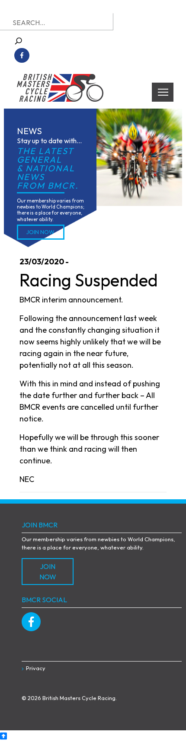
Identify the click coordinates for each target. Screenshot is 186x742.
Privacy (35, 668)
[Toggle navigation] (162, 92)
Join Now (40, 231)
